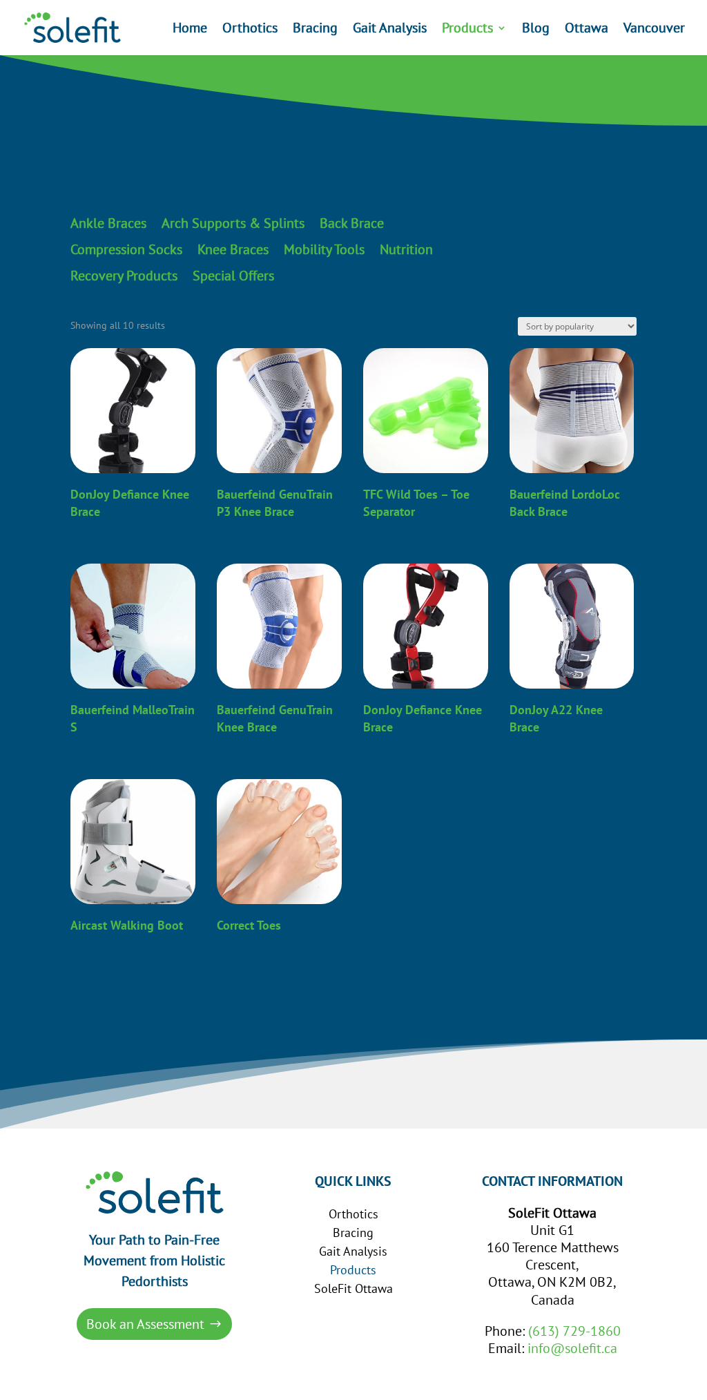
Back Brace (352, 223)
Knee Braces (233, 250)
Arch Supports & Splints (233, 223)
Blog (536, 30)
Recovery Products (123, 276)
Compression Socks (126, 250)
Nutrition (406, 250)
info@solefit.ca (572, 1348)
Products (467, 30)
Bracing (315, 30)
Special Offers (233, 276)
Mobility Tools (324, 250)
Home (190, 30)
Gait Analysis (390, 30)
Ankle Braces (108, 223)
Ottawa (586, 30)
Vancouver (654, 30)
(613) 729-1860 (574, 1331)
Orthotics (250, 30)
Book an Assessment (145, 1324)
